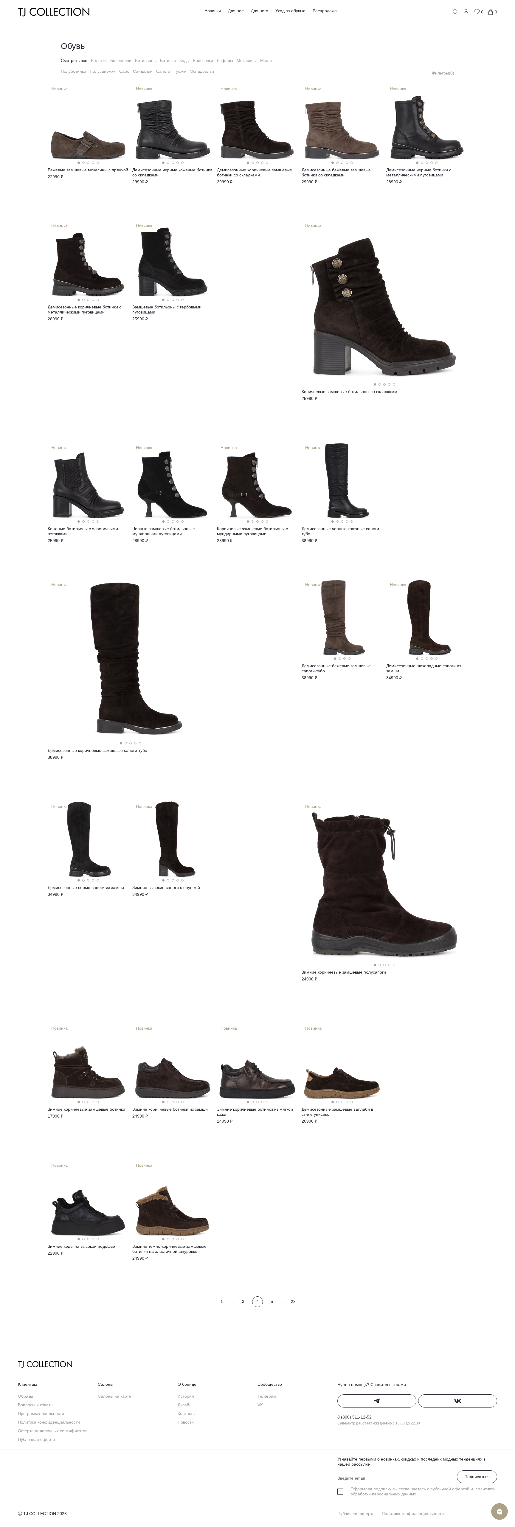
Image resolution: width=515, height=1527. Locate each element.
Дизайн (185, 1404)
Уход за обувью (290, 10)
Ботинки (168, 60)
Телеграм (267, 1396)
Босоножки (120, 60)
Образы (25, 1396)
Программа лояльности (41, 1413)
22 (293, 1301)
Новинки (212, 10)
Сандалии (143, 71)
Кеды (184, 60)
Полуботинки (73, 71)
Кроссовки (203, 60)
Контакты (187, 1413)
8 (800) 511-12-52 (354, 1417)
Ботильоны (145, 60)
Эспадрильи (202, 71)
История (186, 1396)
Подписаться (477, 1476)
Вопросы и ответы (35, 1404)
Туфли (180, 71)
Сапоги (163, 71)
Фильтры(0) (443, 73)
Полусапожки (103, 71)
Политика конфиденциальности (49, 1422)
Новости (186, 1422)
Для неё (236, 10)
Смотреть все (74, 60)
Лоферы (225, 60)
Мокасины (247, 60)
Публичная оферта (36, 1439)
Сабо (124, 71)
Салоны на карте (114, 1396)
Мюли (266, 60)
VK (260, 1404)
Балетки (99, 60)
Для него (259, 10)
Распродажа (325, 10)
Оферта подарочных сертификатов (52, 1430)
